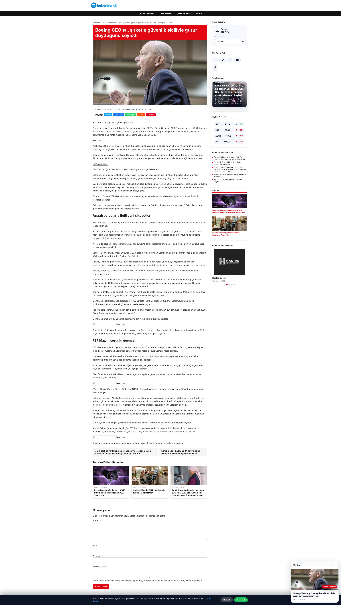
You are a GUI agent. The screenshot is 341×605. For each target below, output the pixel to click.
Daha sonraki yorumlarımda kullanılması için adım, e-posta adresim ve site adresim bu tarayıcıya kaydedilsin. (147, 580)
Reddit (140, 115)
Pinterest (150, 115)
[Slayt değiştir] (224, 285)
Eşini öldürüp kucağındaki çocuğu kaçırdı (228, 180)
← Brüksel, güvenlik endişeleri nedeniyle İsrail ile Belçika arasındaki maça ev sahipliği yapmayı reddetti (122, 452)
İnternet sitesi (99, 566)
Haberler (96, 23)
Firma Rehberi (165, 14)
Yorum (97, 520)
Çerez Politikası (184, 14)
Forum (199, 14)
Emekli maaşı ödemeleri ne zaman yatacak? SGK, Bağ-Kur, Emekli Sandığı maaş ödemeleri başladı (230, 169)
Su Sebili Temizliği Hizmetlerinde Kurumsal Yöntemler (227, 163)
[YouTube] (237, 60)
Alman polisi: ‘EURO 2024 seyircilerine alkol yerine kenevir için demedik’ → (180, 452)
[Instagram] (230, 60)
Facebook (118, 115)
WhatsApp (130, 115)
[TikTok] (215, 67)
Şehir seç (219, 36)
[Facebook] (215, 60)
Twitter (108, 115)
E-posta (97, 556)
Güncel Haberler (146, 14)
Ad (95, 545)
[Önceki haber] (236, 86)
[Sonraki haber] (242, 86)
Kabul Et (241, 600)
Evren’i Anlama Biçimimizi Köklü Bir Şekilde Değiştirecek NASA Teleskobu (229, 158)
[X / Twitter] (223, 60)
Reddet (226, 600)
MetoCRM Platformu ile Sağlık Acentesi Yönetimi (230, 175)
